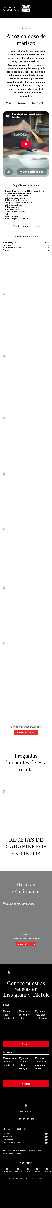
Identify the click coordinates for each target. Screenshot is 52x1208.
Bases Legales (8, 1153)
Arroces (26, 28)
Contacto (19, 1153)
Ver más (26, 1044)
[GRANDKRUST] (26, 9)
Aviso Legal (7, 1150)
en (10, 7)
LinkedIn (48, 1171)
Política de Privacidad (19, 1150)
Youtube (38, 1171)
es (5, 7)
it (15, 7)
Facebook (18, 1171)
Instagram (7, 1171)
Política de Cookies (34, 1150)
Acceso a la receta (26, 944)
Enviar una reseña (26, 732)
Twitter (28, 1171)
